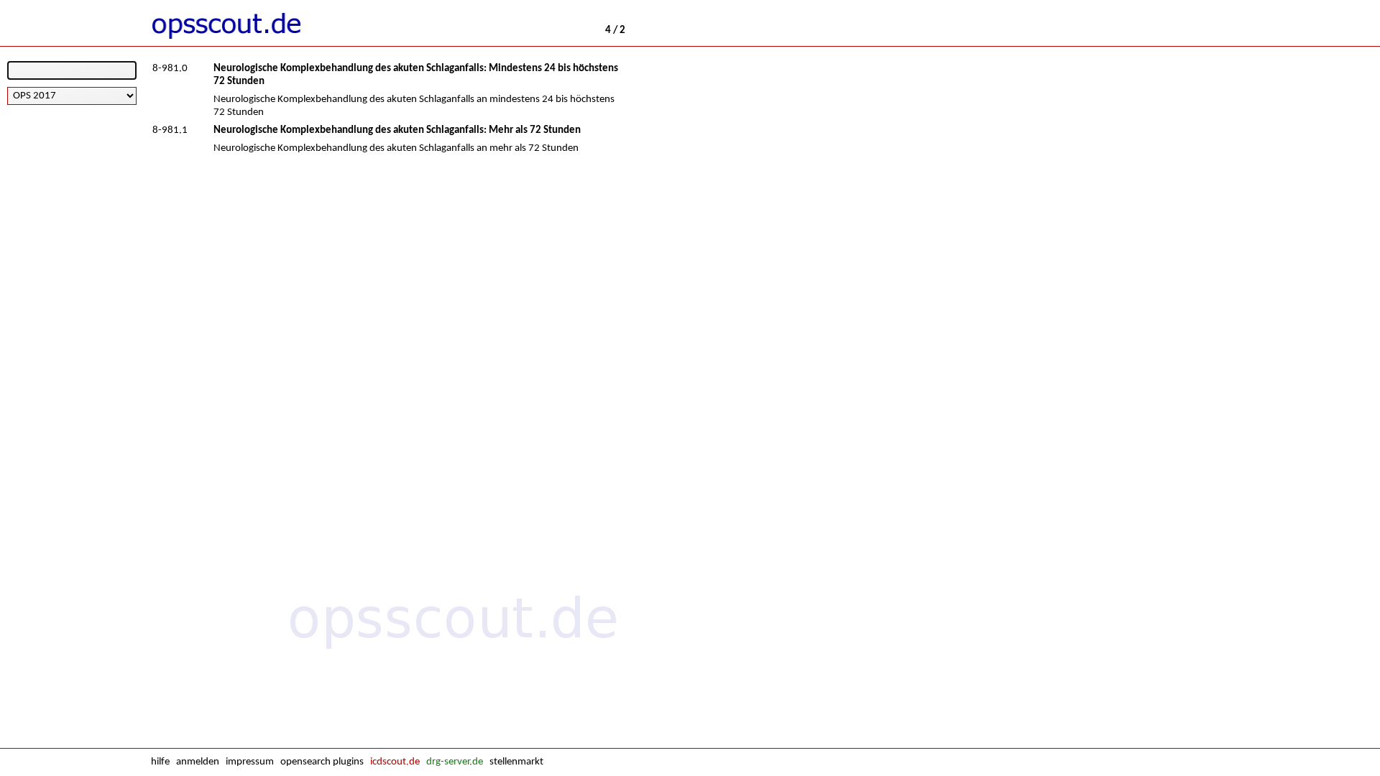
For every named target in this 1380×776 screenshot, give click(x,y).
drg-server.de (454, 762)
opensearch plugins (322, 762)
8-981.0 (170, 68)
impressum (250, 762)
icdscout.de (395, 762)
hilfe (160, 762)
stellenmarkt (516, 762)
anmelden (197, 762)
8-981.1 (170, 130)
